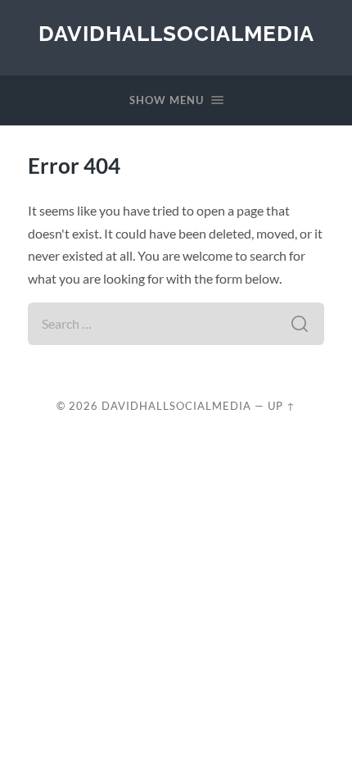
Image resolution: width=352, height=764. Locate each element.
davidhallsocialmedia (176, 33)
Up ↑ (282, 405)
